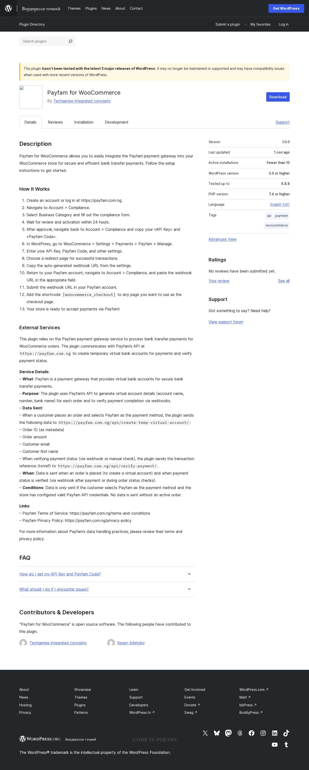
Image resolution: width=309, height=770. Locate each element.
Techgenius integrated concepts (82, 100)
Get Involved (194, 689)
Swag (190, 712)
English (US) (280, 204)
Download (278, 97)
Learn (133, 689)
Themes (80, 697)
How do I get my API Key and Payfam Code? (60, 574)
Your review (219, 280)
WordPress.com (254, 689)
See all (284, 280)
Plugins (80, 705)
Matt (245, 697)
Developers (138, 705)
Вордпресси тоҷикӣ (80, 739)
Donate (192, 705)
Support (283, 122)
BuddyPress (251, 712)
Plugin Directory (32, 24)
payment (281, 215)
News (23, 697)
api (269, 215)
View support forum (226, 321)
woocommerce (277, 225)
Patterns (81, 712)
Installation (83, 122)
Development (116, 122)
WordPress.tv (142, 712)
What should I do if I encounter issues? (54, 589)
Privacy (25, 712)
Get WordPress (286, 8)
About (24, 689)
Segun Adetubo (131, 642)
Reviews (55, 122)
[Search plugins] (70, 41)
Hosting (25, 705)
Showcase (82, 689)
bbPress (248, 705)
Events (189, 697)
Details (30, 122)
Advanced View (223, 239)
